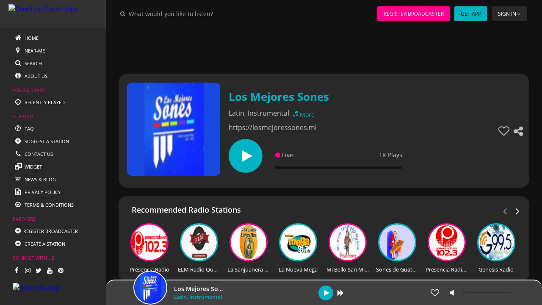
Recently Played (44, 102)
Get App (471, 13)
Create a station (44, 244)
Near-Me (34, 50)
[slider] (487, 293)
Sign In (507, 13)
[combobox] (196, 13)
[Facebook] (16, 270)
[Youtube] (49, 270)
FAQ (28, 128)
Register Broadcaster (414, 13)
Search (32, 63)
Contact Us (38, 154)
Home (31, 38)
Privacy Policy (42, 192)
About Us (35, 76)
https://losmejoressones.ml (273, 127)
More (307, 115)
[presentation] (518, 210)
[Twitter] (38, 270)
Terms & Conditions (48, 205)
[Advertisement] (324, 47)
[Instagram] (27, 270)
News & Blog (39, 179)
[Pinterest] (60, 270)
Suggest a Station (46, 141)
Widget (32, 167)
